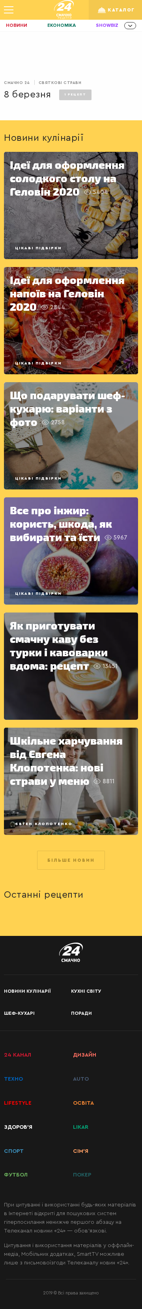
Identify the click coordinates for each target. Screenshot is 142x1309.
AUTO (81, 1079)
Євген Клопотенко (44, 824)
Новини (16, 25)
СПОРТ (14, 1151)
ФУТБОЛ (16, 1175)
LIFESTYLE (18, 1103)
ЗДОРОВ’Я (18, 1127)
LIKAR (80, 1127)
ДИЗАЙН (84, 1055)
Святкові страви (60, 83)
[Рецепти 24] (64, 10)
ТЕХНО (13, 1079)
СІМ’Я (80, 1151)
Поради (81, 1013)
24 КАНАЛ (17, 1055)
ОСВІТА (83, 1103)
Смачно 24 (17, 83)
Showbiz (107, 25)
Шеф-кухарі (19, 1013)
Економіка (61, 25)
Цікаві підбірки (38, 248)
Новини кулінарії (27, 991)
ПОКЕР (82, 1175)
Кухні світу (86, 991)
